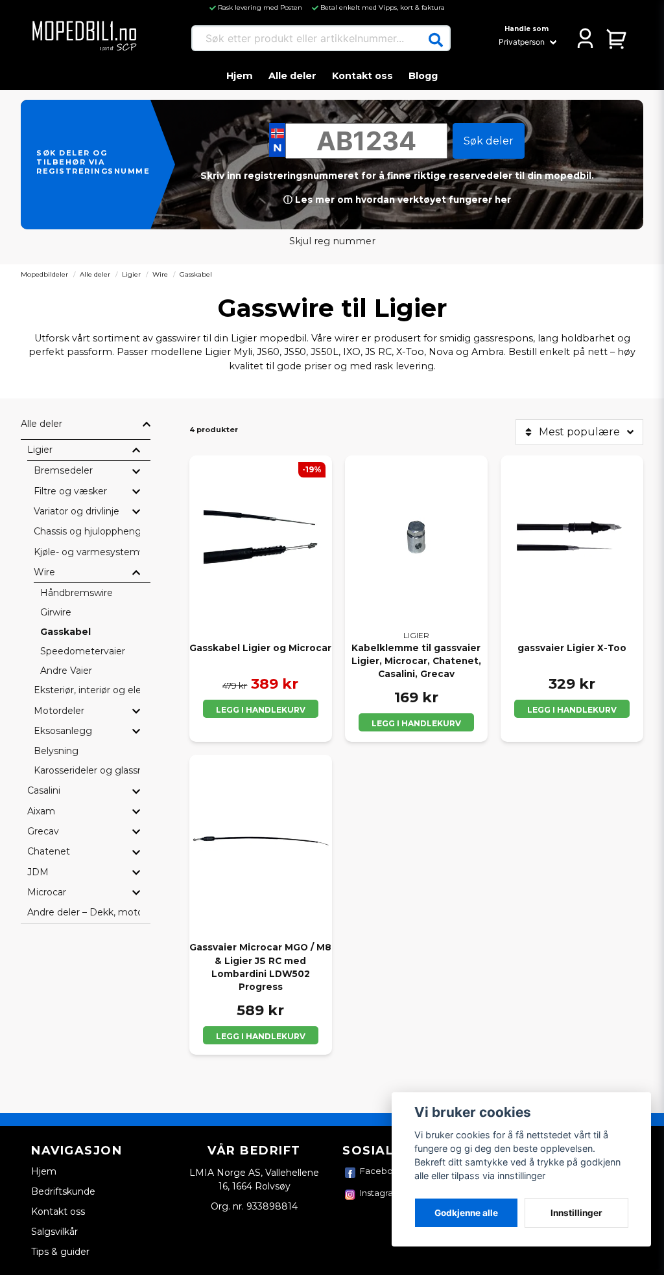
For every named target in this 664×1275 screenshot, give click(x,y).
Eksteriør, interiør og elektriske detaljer (87, 690)
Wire (160, 274)
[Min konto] (585, 38)
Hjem (239, 76)
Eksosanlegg (63, 731)
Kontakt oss (362, 76)
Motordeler (59, 711)
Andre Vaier (66, 670)
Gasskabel (65, 632)
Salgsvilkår (54, 1231)
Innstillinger (576, 1213)
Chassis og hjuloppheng (87, 531)
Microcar (46, 892)
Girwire (55, 612)
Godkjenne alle (466, 1213)
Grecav (43, 831)
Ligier (131, 274)
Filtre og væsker (70, 491)
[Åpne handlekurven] (617, 38)
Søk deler (489, 141)
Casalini (43, 790)
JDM (38, 872)
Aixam (41, 811)
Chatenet (48, 851)
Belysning (56, 751)
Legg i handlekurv (260, 710)
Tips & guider (60, 1252)
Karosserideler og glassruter (87, 770)
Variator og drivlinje (76, 511)
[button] (436, 40)
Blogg (423, 76)
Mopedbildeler (44, 274)
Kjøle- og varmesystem (86, 552)
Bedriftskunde (63, 1191)
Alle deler (292, 76)
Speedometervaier (82, 651)
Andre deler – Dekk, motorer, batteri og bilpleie (83, 912)
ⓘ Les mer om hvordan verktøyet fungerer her (397, 199)
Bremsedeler (63, 470)
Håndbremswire (76, 593)
